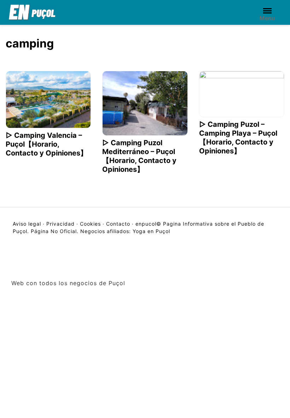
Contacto (118, 224)
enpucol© (148, 224)
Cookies (90, 224)
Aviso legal (28, 224)
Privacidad (60, 224)
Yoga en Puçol (151, 231)
